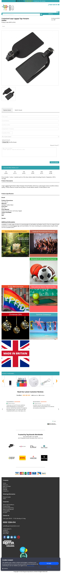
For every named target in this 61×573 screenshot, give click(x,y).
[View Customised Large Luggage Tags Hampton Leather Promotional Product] (30, 57)
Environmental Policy (8, 507)
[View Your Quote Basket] (57, 12)
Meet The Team (7, 486)
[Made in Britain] (15, 367)
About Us (5, 484)
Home (3, 26)
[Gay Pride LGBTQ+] (15, 311)
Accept (49, 563)
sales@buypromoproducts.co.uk (11, 526)
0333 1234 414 (53, 5)
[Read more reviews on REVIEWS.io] (51, 424)
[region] (30, 409)
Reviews (5, 488)
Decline (49, 567)
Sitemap (5, 489)
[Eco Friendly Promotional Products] (15, 256)
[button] (2, 409)
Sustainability (6, 511)
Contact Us (5, 491)
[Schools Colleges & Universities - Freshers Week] (44, 311)
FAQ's (4, 498)
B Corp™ (5, 512)
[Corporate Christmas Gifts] (15, 339)
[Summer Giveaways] (44, 339)
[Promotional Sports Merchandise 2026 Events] (44, 284)
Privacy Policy (6, 506)
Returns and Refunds (8, 509)
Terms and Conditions (8, 504)
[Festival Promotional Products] (44, 256)
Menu (51, 14)
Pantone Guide (7, 497)
